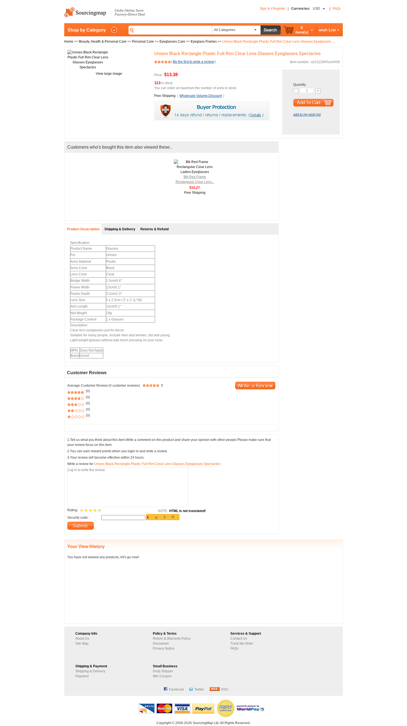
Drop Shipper (163, 671)
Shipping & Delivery (90, 671)
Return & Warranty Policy (171, 638)
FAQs (337, 9)
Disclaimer (161, 643)
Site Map (82, 643)
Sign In (265, 9)
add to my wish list (307, 115)
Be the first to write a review (193, 62)
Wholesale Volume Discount (200, 96)
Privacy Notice (163, 648)
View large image (109, 74)
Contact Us (238, 638)
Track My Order (241, 643)
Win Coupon (162, 676)
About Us (82, 638)
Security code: (78, 518)
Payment (82, 676)
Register (279, 9)
